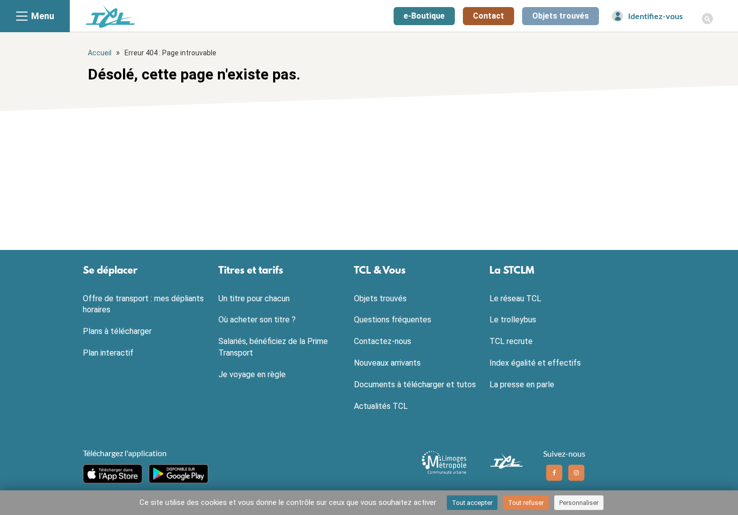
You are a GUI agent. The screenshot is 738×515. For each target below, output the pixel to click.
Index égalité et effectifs (535, 363)
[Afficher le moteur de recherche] (707, 13)
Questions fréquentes (392, 319)
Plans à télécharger (117, 331)
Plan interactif (108, 353)
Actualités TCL (381, 406)
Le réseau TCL (515, 298)
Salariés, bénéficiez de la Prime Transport (273, 347)
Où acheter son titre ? (257, 319)
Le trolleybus (512, 319)
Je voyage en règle (252, 374)
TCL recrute (511, 341)
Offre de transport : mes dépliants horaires (143, 304)
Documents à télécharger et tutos (415, 384)
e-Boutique (424, 16)
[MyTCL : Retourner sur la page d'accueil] (110, 15)
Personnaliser (578, 502)
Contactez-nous (382, 341)
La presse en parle (521, 384)
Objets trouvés (560, 16)
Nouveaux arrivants (387, 363)
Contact (488, 16)
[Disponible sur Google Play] (178, 473)
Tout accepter (472, 502)
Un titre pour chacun (254, 298)
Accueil (99, 53)
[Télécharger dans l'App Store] (113, 473)
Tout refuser (526, 502)
